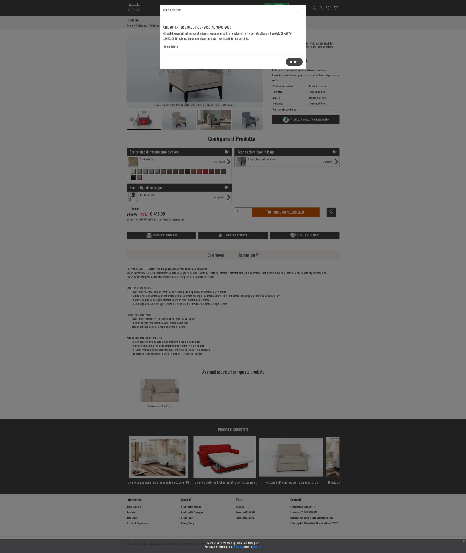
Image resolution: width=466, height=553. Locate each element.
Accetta (256, 546)
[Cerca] (284, 273)
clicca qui (238, 546)
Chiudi (294, 62)
